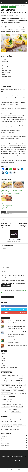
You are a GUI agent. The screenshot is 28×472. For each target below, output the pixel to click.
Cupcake (3, 383)
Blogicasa (3, 356)
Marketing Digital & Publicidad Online (9, 367)
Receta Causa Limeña (10, 213)
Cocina (3, 378)
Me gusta (23, 306)
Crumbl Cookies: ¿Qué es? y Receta (9, 421)
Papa (10, 7)
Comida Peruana (7, 5)
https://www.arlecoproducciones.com (14, 241)
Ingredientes (4, 387)
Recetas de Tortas (17, 404)
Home (8, 469)
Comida (21, 378)
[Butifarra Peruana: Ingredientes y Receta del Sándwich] (18, 185)
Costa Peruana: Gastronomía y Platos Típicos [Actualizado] (6, 192)
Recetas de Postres (6, 404)
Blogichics (3, 358)
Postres (20, 390)
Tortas (15, 409)
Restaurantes (4, 409)
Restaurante (19, 406)
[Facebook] (9, 461)
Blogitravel (3, 365)
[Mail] (12, 461)
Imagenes (22, 385)
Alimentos (3, 375)
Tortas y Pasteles (5, 443)
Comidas (3, 380)
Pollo (15, 390)
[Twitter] (16, 461)
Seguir (24, 309)
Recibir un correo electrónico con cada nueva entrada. (14, 283)
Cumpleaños (19, 380)
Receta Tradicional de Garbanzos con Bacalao (11, 424)
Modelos (17, 387)
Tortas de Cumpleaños (16, 411)
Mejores (10, 387)
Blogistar (3, 360)
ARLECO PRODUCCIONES (7, 15)
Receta (3, 213)
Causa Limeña (9, 212)
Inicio (2, 5)
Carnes (2, 440)
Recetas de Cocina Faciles (7, 402)
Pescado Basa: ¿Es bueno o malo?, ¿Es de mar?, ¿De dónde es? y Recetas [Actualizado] (17, 334)
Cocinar (16, 378)
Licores (2, 447)
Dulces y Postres (5, 436)
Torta (9, 409)
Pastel (3, 390)
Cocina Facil (10, 378)
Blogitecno (3, 363)
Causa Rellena (24, 212)
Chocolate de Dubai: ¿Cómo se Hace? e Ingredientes (13, 419)
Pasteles (9, 390)
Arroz (8, 375)
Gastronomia (14, 385)
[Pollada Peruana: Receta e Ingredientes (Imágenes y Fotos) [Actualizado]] (6, 198)
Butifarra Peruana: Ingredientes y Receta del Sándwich (18, 192)
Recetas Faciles (5, 406)
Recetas (14, 7)
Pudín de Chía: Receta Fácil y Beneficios (10, 426)
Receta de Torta (23, 393)
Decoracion (15, 383)
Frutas (2, 385)
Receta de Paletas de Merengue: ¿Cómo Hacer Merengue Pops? (7, 224)
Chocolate (19, 375)
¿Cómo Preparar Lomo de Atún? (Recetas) (17, 345)
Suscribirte (23, 312)
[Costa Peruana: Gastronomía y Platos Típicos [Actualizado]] (6, 185)
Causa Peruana (17, 212)
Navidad (22, 387)
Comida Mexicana (5, 445)
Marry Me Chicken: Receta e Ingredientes (10, 429)
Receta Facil (3, 396)
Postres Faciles (5, 393)
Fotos (21, 383)
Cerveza (13, 375)
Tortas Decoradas (5, 411)
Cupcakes (9, 383)
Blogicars (3, 353)
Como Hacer (11, 380)
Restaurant (12, 406)
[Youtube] (19, 461)
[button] (25, 2)
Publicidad (19, 469)
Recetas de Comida (20, 402)
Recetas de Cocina (7, 399)
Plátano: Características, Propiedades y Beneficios (22, 224)
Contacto (13, 469)
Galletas (8, 385)
